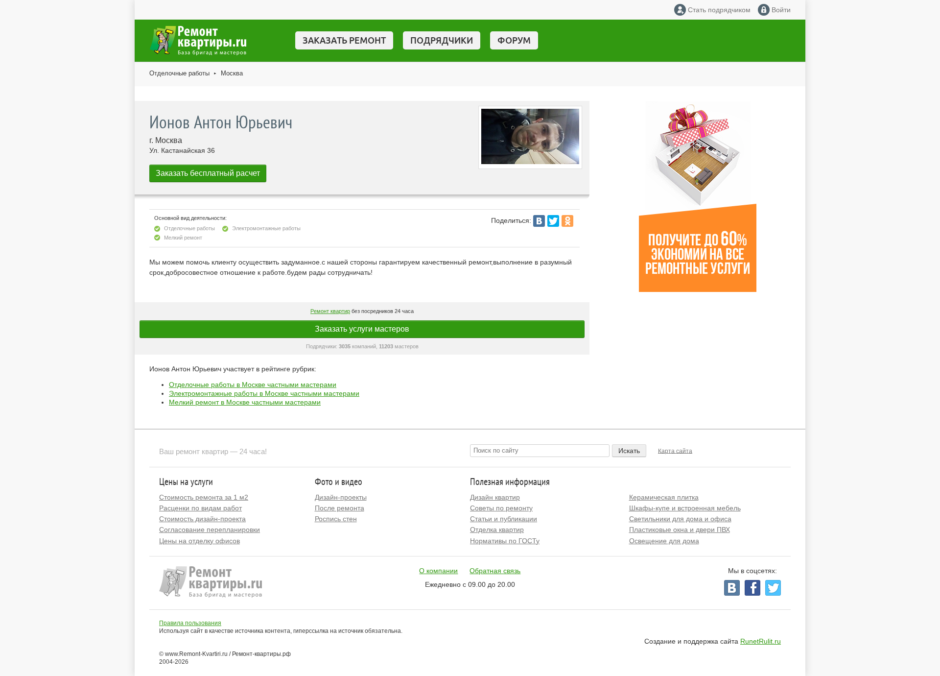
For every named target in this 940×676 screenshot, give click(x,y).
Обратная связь (495, 571)
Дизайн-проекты (341, 497)
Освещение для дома (664, 541)
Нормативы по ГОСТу (505, 541)
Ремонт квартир (330, 311)
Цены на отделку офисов (199, 541)
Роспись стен (336, 519)
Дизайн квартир (495, 497)
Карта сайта (675, 450)
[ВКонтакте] (539, 221)
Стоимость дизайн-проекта (202, 519)
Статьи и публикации (503, 519)
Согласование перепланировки (209, 529)
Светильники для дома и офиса (680, 519)
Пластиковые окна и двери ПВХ (679, 529)
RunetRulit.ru (760, 641)
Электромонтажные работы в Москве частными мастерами (264, 393)
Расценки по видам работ (200, 508)
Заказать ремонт (344, 40)
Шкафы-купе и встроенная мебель (685, 508)
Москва (232, 73)
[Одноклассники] (567, 221)
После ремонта (339, 508)
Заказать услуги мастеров (362, 329)
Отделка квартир (497, 529)
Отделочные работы (179, 73)
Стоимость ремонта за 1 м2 (203, 497)
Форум (514, 40)
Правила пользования (190, 623)
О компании (438, 571)
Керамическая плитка (664, 497)
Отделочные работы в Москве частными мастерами (252, 384)
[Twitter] (553, 221)
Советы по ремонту (501, 508)
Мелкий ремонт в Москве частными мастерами (245, 402)
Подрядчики (441, 40)
